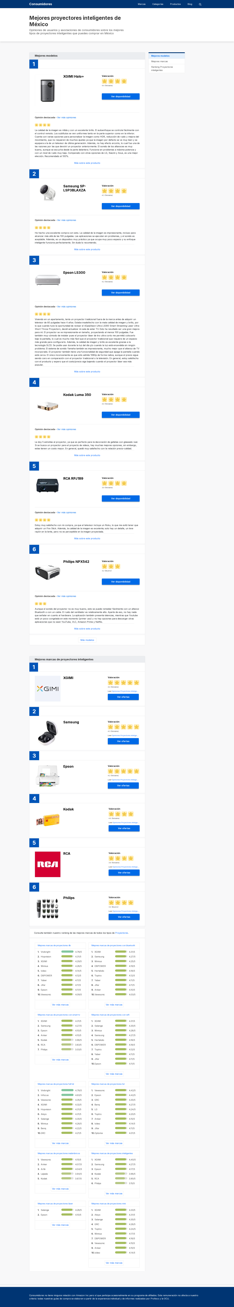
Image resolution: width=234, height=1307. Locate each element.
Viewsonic (46, 994)
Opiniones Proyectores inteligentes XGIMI (128, 691)
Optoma (99, 1133)
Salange (99, 1025)
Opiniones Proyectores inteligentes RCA (129, 867)
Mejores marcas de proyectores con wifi (110, 1014)
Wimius (44, 966)
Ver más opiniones (66, 117)
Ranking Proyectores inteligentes (162, 69)
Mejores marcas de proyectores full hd (56, 1084)
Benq (43, 1128)
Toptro (98, 975)
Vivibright (45, 951)
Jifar (43, 985)
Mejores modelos (160, 55)
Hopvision (46, 956)
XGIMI (44, 961)
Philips (44, 1049)
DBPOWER (46, 975)
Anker (98, 989)
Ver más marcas (60, 1004)
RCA (43, 1044)
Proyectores (121, 933)
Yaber (44, 980)
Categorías (157, 4)
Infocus (45, 1095)
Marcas (142, 4)
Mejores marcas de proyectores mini (108, 1203)
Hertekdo (99, 970)
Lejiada (44, 1173)
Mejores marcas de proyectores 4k (54, 945)
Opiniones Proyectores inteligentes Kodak (130, 823)
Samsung (99, 956)
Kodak (44, 1040)
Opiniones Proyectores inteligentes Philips (130, 911)
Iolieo (43, 970)
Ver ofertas (123, 697)
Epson (44, 989)
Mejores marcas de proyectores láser (55, 1203)
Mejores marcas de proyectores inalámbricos (59, 1153)
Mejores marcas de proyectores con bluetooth (113, 945)
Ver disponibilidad (120, 96)
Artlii (43, 1169)
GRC (43, 1133)
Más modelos (87, 640)
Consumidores (40, 4)
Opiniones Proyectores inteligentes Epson (129, 780)
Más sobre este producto (87, 163)
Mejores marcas (159, 61)
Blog (190, 4)
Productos (175, 4)
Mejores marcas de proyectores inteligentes (112, 1153)
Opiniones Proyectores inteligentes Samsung (130, 735)
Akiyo (44, 1114)
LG (96, 1109)
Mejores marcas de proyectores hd (107, 1084)
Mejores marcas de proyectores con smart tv (59, 1014)
